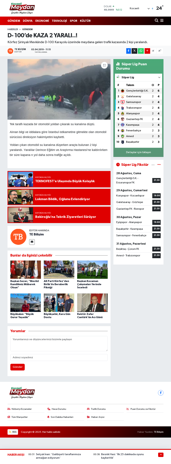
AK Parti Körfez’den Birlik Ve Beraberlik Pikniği (56, 284)
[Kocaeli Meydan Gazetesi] (22, 8)
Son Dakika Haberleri (62, 417)
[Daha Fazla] (147, 51)
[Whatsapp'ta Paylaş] (141, 51)
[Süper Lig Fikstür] (159, 164)
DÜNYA (28, 20)
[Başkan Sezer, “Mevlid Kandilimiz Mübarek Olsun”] (25, 269)
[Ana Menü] (161, 20)
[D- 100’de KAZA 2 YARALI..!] (59, 89)
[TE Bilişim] (18, 236)
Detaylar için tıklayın (138, 152)
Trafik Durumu (98, 409)
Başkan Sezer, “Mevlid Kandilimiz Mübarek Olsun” (24, 284)
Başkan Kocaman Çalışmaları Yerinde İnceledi (89, 284)
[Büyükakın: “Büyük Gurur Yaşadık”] (25, 302)
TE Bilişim (36, 234)
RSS (14, 432)
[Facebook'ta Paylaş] (128, 51)
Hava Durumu (59, 409)
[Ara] (157, 20)
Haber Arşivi (97, 417)
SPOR (73, 20)
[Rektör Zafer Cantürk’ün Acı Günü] (92, 302)
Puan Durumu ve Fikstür (143, 409)
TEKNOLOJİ (59, 20)
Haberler (13, 29)
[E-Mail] (32, 242)
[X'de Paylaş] (134, 51)
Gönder (18, 367)
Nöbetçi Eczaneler (22, 409)
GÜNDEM (14, 20)
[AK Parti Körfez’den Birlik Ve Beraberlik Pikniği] (59, 269)
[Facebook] (160, 393)
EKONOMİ (42, 20)
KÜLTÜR (85, 20)
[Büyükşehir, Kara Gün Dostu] (59, 302)
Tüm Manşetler (19, 417)
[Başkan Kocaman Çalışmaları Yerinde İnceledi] (92, 269)
